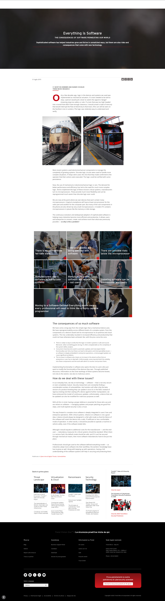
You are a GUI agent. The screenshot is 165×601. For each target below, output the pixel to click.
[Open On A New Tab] (34, 575)
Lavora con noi (83, 548)
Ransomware (74, 477)
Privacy (26, 596)
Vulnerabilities (61, 456)
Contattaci (54, 548)
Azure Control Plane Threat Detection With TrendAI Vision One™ (57, 512)
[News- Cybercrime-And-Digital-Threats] (122, 79)
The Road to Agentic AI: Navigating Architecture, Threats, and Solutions (92, 512)
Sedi (80, 552)
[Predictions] (121, 504)
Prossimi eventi (83, 556)
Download (54, 552)
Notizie (26, 548)
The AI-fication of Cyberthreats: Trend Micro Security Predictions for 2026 (74, 508)
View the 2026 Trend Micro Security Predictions (119, 514)
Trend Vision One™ (64, 532)
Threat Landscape (39, 478)
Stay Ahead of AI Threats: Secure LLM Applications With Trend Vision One (92, 505)
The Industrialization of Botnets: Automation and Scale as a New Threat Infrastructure (41, 506)
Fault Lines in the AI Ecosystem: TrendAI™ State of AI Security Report (40, 494)
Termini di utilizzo (59, 596)
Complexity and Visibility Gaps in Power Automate (41, 512)
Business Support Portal (58, 544)
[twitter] (128, 79)
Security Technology (91, 478)
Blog (25, 544)
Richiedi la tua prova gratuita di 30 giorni (117, 583)
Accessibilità (47, 596)
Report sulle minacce (30, 552)
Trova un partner (29, 556)
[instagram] (39, 575)
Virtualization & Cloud (57, 478)
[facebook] (125, 79)
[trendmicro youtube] (44, 575)
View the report (115, 489)
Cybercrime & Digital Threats (48, 456)
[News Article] (121, 480)
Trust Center (82, 560)
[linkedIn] (131, 79)
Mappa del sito (71, 596)
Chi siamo (81, 544)
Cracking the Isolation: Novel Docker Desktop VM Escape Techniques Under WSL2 (58, 505)
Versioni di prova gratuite (58, 556)
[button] (36, 585)
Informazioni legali (36, 596)
